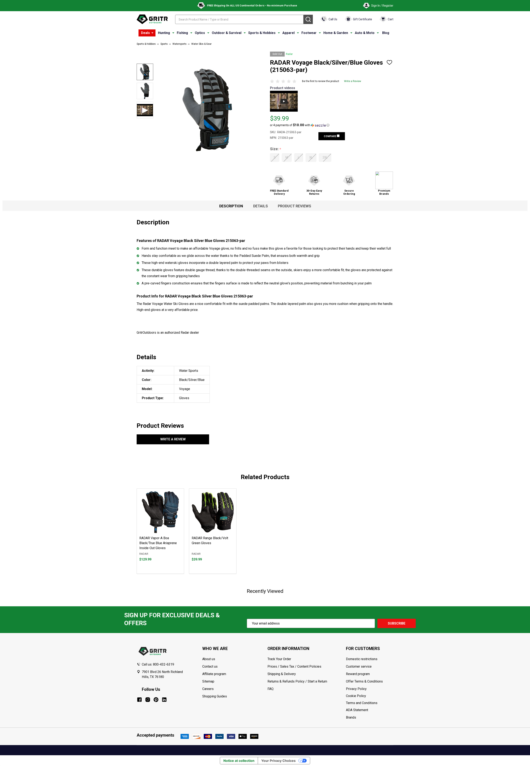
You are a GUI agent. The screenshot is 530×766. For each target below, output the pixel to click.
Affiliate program (214, 674)
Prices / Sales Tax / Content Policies (294, 666)
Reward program (358, 674)
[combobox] (239, 19)
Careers (208, 689)
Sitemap (208, 681)
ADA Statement (357, 710)
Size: (275, 149)
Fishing (182, 33)
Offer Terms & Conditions (364, 681)
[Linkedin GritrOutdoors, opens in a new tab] (164, 699)
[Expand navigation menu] (173, 33)
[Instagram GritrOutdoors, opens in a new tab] (147, 699)
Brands (351, 717)
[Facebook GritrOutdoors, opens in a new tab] (139, 699)
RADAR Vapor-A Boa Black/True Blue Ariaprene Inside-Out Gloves (158, 543)
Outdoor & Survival (226, 33)
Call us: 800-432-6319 (158, 664)
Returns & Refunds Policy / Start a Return (297, 681)
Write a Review (352, 81)
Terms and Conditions (369, 703)
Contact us (210, 666)
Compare (330, 136)
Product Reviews (294, 206)
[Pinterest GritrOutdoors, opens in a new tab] (156, 699)
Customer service (359, 666)
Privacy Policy (369, 688)
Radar (289, 54)
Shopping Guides (214, 696)
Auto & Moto (365, 33)
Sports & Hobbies (262, 33)
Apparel (288, 33)
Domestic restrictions (361, 659)
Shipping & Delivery (281, 674)
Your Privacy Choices (278, 761)
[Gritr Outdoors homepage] (152, 19)
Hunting (164, 33)
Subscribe (396, 623)
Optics (200, 33)
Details (260, 206)
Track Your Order (279, 659)
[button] (299, 125)
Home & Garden (335, 33)
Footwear (309, 33)
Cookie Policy (369, 696)
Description (231, 206)
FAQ (270, 689)
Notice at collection (238, 761)
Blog (385, 33)
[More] (152, 33)
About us (208, 659)
